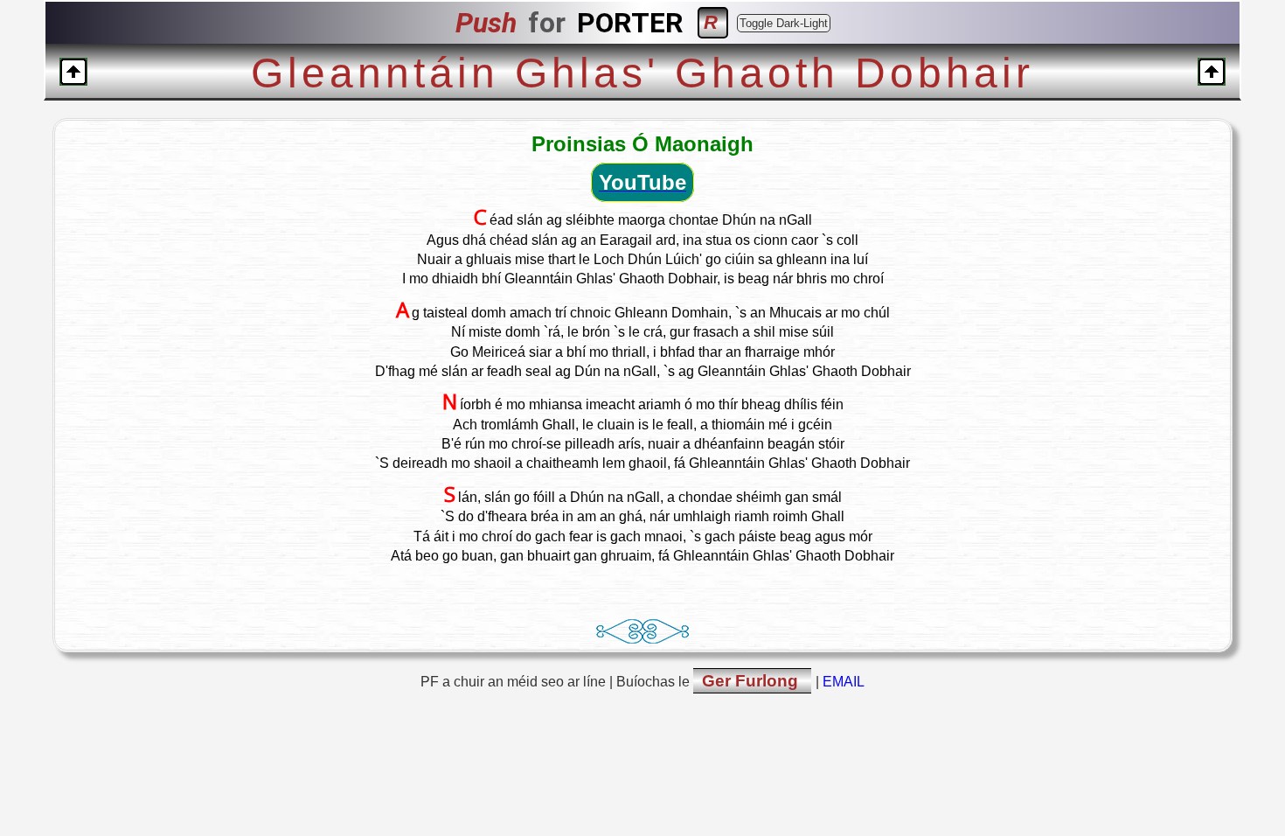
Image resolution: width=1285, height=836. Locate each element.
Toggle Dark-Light (784, 23)
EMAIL (844, 681)
